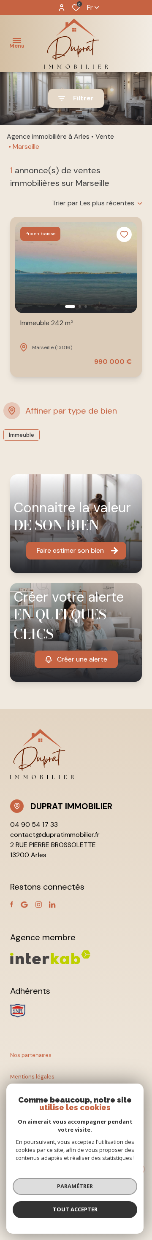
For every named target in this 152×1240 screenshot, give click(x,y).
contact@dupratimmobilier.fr (55, 834)
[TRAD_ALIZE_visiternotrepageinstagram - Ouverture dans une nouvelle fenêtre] (38, 904)
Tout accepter (75, 1209)
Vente (104, 136)
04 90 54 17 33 (34, 824)
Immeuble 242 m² (46, 322)
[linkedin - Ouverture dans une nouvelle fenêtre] (52, 904)
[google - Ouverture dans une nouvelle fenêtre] (24, 904)
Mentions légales (32, 1076)
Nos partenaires (31, 1055)
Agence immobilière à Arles (48, 136)
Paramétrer (75, 1186)
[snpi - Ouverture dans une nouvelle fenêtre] (17, 1010)
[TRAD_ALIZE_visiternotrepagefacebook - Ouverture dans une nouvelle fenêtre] (11, 904)
